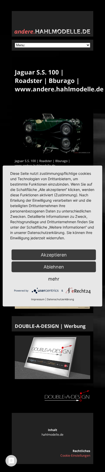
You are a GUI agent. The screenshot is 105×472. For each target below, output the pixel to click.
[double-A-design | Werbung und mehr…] (52, 378)
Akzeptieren (54, 255)
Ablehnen (54, 267)
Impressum (38, 299)
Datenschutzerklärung (60, 299)
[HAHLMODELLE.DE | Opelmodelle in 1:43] (52, 307)
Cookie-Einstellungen (75, 455)
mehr (53, 279)
